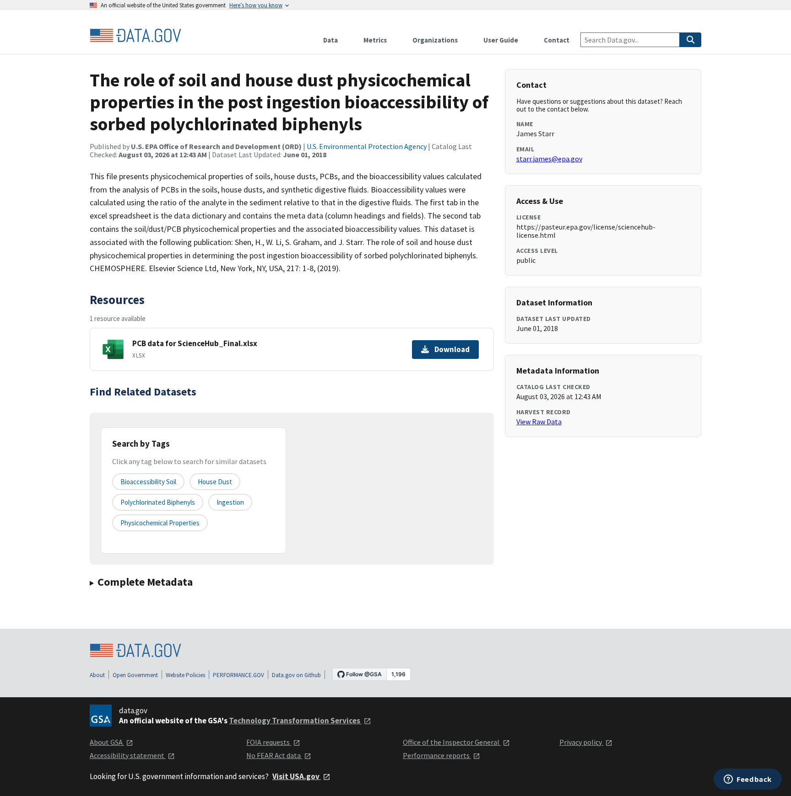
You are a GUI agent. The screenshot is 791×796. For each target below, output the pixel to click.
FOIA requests (268, 742)
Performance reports (437, 755)
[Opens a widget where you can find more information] (748, 780)
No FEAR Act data (274, 755)
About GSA (107, 742)
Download (452, 349)
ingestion (230, 502)
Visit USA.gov (296, 776)
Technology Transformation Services (295, 721)
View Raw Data (539, 421)
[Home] (135, 36)
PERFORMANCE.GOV (238, 675)
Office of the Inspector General (452, 742)
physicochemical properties (160, 522)
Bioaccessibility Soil (148, 481)
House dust (215, 481)
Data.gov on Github (296, 675)
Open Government (135, 675)
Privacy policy (581, 742)
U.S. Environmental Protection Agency (367, 146)
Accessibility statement (128, 755)
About (97, 675)
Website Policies (185, 675)
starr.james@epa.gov (549, 158)
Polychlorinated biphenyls (157, 502)
